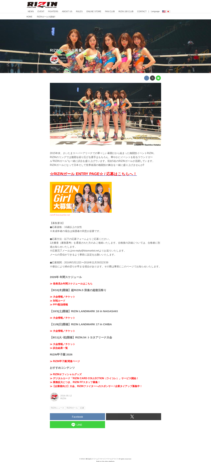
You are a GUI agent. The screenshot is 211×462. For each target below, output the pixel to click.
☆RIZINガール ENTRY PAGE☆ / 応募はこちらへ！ (93, 174)
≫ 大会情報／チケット (62, 296)
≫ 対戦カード (57, 300)
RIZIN (63, 61)
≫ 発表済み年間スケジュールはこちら (71, 283)
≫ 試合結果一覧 (59, 348)
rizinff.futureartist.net (60, 215)
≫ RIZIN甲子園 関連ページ (65, 361)
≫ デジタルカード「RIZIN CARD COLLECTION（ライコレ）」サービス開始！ (94, 378)
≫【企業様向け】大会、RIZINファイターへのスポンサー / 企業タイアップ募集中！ (96, 386)
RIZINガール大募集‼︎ (67, 50)
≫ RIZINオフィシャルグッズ (66, 374)
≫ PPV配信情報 (59, 304)
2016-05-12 (66, 58)
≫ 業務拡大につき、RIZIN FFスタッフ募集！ (75, 382)
